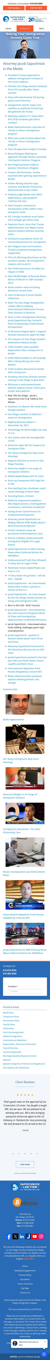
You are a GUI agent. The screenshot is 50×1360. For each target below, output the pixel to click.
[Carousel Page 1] (13, 1154)
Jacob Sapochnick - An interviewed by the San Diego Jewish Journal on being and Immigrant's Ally (27, 597)
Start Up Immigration (13, 1032)
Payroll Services (10, 1048)
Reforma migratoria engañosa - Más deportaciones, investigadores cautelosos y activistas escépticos (27, 503)
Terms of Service (25, 1283)
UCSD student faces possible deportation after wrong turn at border (25, 350)
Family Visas (9, 1024)
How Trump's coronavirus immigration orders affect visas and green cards (25, 209)
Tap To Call (14, 8)
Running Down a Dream (21, 495)
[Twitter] (15, 1236)
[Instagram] (41, 1236)
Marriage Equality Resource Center (20, 1056)
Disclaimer (25, 1279)
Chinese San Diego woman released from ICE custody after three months (27, 89)
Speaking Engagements (25, 1270)
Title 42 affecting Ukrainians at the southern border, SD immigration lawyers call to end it (27, 260)
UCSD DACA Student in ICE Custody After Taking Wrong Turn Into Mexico (27, 361)
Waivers (7, 1059)
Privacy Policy (25, 1275)
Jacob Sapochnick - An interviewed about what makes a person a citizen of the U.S (26, 586)
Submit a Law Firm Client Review (25, 1173)
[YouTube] (35, 1236)
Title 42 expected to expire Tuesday (27, 149)
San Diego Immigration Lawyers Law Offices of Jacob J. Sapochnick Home (25, 19)
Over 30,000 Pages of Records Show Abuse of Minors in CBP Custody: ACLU (27, 279)
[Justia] (28, 1236)
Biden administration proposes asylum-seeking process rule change (25, 679)
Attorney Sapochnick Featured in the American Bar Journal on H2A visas (26, 649)
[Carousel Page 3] (25, 1154)
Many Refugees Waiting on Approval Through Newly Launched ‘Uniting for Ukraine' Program (27, 157)
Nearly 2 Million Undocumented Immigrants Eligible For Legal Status (25, 541)
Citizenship (8, 1028)
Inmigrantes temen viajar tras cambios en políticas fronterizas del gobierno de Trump (25, 108)
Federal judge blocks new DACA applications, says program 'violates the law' (25, 198)
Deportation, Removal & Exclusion (19, 1044)
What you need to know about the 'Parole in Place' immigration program (26, 141)
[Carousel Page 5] (37, 1154)
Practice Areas (11, 1007)
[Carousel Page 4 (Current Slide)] (31, 1154)
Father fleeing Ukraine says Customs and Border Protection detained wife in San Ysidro (25, 186)
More (41, 28)
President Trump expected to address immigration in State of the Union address (25, 78)
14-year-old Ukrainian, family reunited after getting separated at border (27, 175)
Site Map (25, 1288)
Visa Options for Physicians (16, 1067)
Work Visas (8, 1012)
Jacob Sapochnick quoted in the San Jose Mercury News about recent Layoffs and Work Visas (27, 660)
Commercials (10, 689)
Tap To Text (36, 8)
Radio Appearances (13, 719)
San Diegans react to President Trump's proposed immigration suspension (25, 249)
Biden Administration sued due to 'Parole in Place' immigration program (26, 130)
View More (25, 1164)
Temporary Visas (11, 1016)
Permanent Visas (11, 1020)
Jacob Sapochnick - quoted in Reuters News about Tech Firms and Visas (25, 638)
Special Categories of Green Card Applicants (24, 1063)
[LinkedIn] (22, 1236)
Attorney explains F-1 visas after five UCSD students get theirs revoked (25, 119)
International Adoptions (15, 1040)
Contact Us (25, 28)
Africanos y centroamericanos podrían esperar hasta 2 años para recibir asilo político (26, 387)
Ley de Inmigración (12, 1052)
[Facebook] (9, 1236)
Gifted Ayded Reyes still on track (26, 476)
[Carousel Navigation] (25, 1153)
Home (8, 28)
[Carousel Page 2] (19, 1154)
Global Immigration (12, 1036)
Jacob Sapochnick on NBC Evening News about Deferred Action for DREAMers (26, 552)
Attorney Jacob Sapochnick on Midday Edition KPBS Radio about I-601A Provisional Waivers (27, 522)
